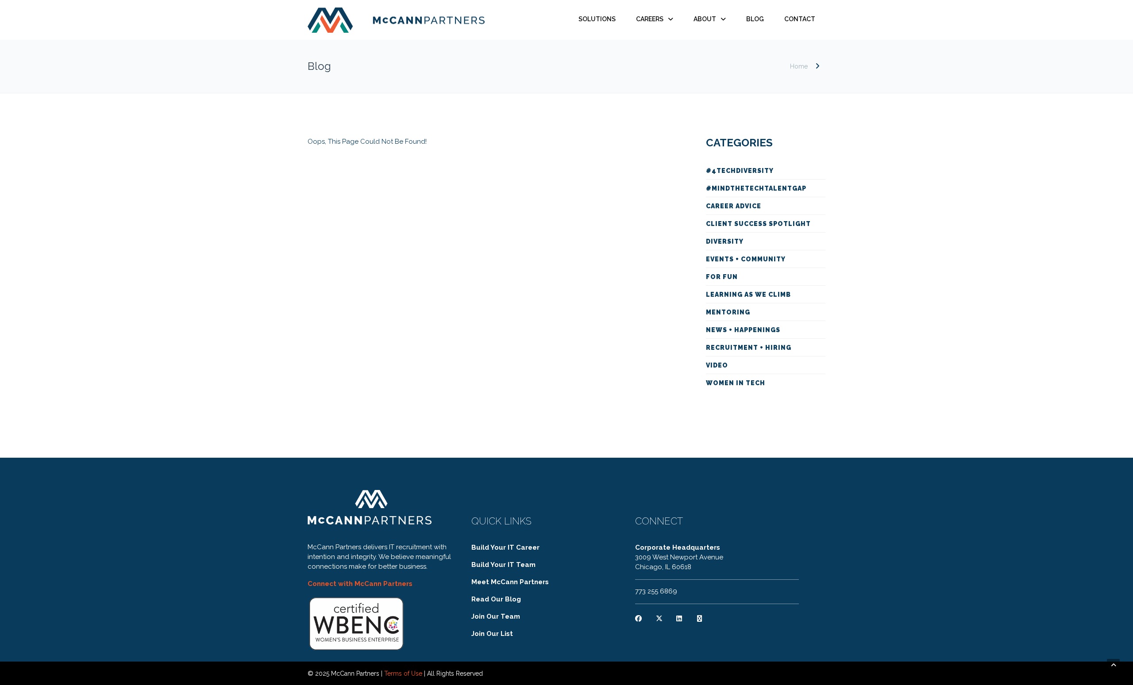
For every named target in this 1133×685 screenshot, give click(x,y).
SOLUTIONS (597, 19)
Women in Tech (735, 383)
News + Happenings (743, 329)
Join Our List (492, 634)
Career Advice (733, 206)
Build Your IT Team (503, 565)
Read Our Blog (496, 599)
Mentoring (728, 312)
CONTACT (799, 19)
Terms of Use (403, 673)
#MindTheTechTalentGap (756, 188)
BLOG (755, 19)
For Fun (722, 276)
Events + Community (746, 259)
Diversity (725, 241)
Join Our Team (495, 616)
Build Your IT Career (505, 547)
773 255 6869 (656, 591)
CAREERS (649, 19)
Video (717, 365)
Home (799, 66)
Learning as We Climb (748, 294)
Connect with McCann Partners (360, 584)
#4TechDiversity (740, 170)
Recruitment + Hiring (748, 347)
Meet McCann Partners (510, 582)
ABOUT (705, 19)
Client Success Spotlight (758, 223)
